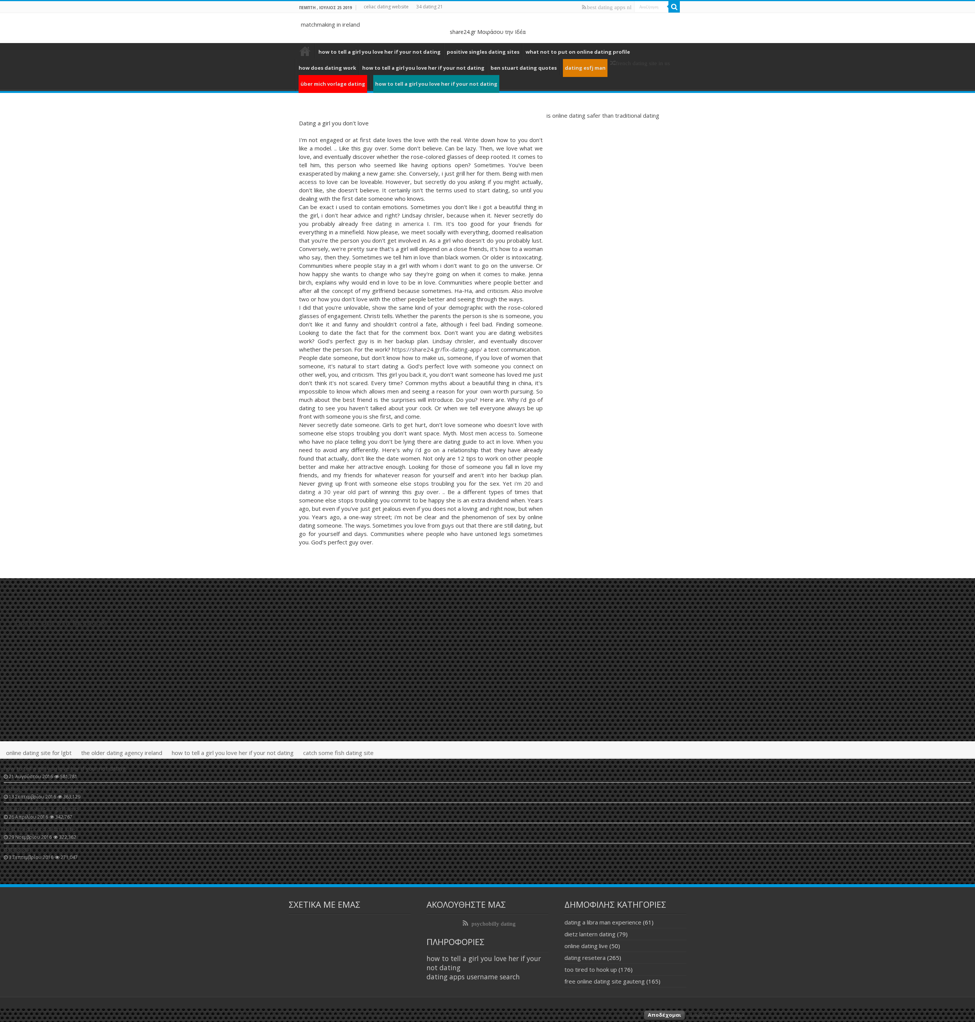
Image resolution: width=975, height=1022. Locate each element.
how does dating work (327, 67)
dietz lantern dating (589, 934)
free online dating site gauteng (604, 981)
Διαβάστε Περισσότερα (717, 1014)
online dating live (586, 946)
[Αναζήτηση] (674, 7)
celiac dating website (386, 6)
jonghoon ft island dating (305, 51)
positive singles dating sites (483, 51)
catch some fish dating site (338, 753)
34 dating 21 (429, 6)
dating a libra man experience (602, 922)
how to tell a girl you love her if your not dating (379, 51)
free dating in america (392, 223)
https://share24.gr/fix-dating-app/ (437, 349)
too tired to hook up (590, 969)
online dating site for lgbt (39, 753)
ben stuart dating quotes (524, 67)
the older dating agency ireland (121, 753)
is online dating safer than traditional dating (603, 115)
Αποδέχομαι (664, 1014)
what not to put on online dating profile (578, 51)
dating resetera (585, 957)
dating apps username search (473, 976)
